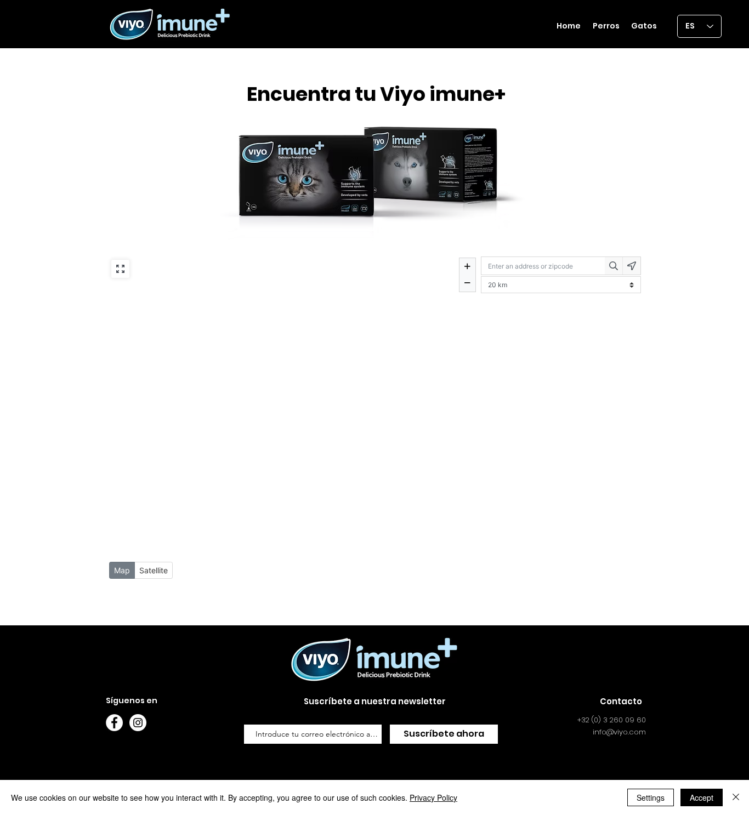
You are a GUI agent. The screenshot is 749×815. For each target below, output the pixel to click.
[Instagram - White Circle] (137, 722)
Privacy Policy (433, 797)
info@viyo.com (619, 732)
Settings (651, 797)
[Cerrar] (735, 797)
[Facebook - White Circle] (114, 722)
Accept (701, 797)
